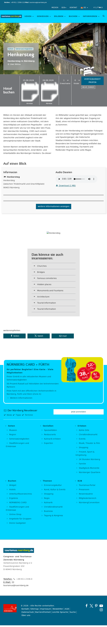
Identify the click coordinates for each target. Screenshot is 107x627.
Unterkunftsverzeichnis (20, 494)
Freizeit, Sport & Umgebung (85, 453)
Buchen (73, 16)
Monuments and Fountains (50, 290)
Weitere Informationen (20, 398)
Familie (82, 464)
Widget (12, 485)
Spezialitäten (50, 430)
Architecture (43, 297)
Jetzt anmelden (78, 412)
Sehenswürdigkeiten (19, 439)
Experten (48, 443)
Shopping (83, 447)
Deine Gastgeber (17, 523)
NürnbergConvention (88, 502)
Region (12, 434)
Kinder (76, 83)
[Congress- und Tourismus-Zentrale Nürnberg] (11, 16)
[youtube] (100, 7)
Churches (42, 266)
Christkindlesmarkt (87, 434)
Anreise (29, 103)
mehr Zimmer (88, 87)
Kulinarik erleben (52, 439)
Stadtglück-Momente (88, 468)
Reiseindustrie (85, 494)
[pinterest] (98, 7)
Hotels (12, 489)
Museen (13, 430)
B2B (63, 8)
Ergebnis (13, 498)
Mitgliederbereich (87, 498)
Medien (55, 8)
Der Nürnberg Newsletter (22, 410)
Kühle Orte (83, 430)
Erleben (59, 16)
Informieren (90, 16)
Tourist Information (46, 303)
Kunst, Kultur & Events (54, 489)
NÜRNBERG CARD (18, 502)
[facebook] (94, 7)
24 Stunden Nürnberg (89, 459)
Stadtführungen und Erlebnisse (17, 445)
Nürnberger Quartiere (89, 472)
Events (81, 439)
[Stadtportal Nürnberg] (10, 608)
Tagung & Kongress (53, 515)
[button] (14, 336)
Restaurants (49, 434)
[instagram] (102, 7)
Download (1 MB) (67, 185)
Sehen (28, 16)
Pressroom (83, 489)
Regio (46, 498)
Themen (47, 481)
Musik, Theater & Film (89, 443)
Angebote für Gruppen (20, 519)
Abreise (49, 103)
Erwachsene (65, 83)
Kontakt (73, 8)
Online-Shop (15, 514)
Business (48, 511)
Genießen (43, 16)
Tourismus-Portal (86, 485)
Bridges (41, 272)
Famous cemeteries (47, 278)
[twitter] (96, 7)
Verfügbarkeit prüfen (92, 81)
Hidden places (44, 284)
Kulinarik (48, 502)
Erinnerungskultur (52, 485)
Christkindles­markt (53, 507)
